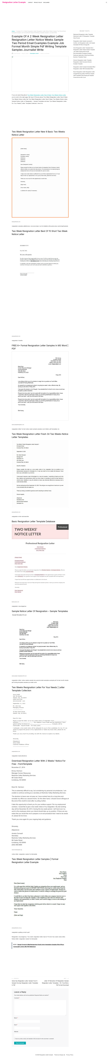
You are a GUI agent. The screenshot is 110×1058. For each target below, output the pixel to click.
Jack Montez (17, 53)
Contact (30, 2)
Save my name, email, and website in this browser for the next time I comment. (34, 1038)
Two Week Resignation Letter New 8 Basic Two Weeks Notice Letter (46, 95)
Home (13, 31)
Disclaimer (46, 2)
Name (16, 1018)
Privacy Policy (38, 2)
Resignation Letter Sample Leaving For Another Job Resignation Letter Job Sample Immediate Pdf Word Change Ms (84, 43)
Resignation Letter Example (14, 2)
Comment (17, 998)
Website (16, 1031)
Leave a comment (44, 53)
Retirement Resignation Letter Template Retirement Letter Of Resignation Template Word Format (83, 36)
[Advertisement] (55, 17)
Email (15, 1024)
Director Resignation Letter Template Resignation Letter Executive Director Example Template (82, 61)
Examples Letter (34, 53)
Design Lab (62, 1054)
